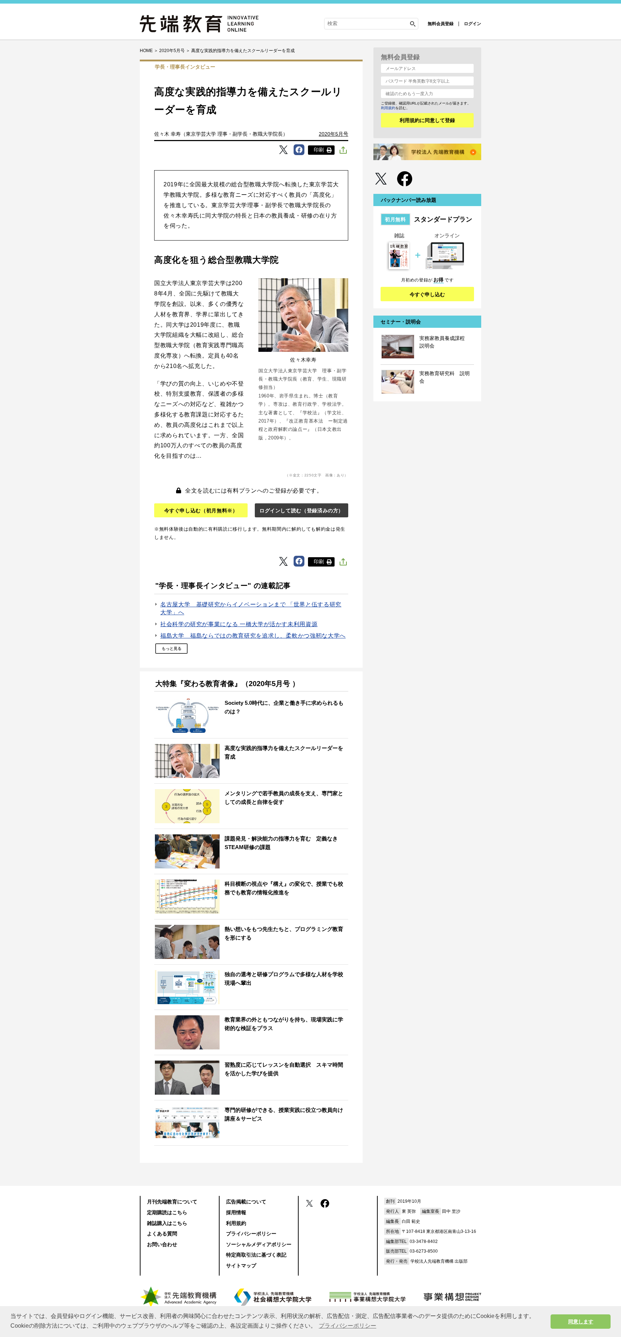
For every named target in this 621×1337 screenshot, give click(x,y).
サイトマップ (241, 1265)
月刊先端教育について (172, 1201)
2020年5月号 (333, 134)
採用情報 (236, 1212)
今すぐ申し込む (427, 294)
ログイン (472, 23)
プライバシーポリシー (251, 1233)
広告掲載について (246, 1201)
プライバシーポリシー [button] (347, 1326)
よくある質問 (162, 1233)
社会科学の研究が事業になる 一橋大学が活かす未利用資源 (238, 624)
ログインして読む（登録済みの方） (301, 510)
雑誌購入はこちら (167, 1223)
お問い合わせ (162, 1244)
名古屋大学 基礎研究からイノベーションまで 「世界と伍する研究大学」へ (250, 608)
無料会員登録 (441, 23)
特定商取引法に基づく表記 (256, 1254)
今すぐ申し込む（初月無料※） (201, 510)
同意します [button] (580, 1321)
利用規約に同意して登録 (427, 120)
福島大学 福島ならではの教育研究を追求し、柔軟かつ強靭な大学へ (253, 636)
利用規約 (388, 108)
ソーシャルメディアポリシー (258, 1244)
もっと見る (171, 648)
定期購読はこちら (167, 1212)
